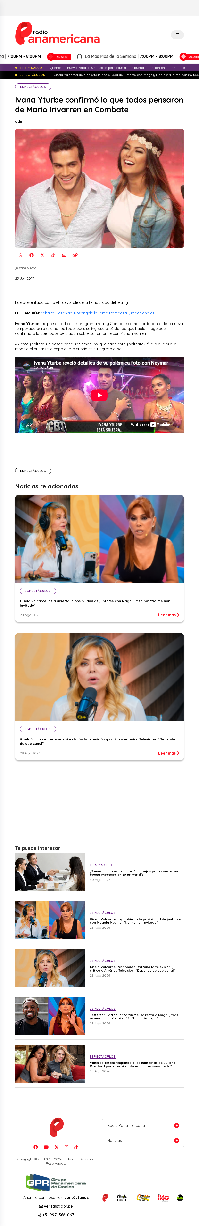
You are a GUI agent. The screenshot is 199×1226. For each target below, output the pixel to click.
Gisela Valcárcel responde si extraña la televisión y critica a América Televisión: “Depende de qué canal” (132, 968)
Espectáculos (33, 87)
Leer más (167, 615)
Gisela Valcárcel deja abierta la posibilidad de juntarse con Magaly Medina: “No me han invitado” (135, 920)
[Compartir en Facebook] (31, 255)
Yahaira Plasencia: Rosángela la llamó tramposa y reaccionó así (98, 313)
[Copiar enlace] (75, 255)
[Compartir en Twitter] (42, 255)
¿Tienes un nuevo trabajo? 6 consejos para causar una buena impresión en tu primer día (134, 872)
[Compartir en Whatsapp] (20, 255)
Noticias (114, 1140)
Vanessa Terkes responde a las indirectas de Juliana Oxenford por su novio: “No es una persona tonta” (132, 1064)
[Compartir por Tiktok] (53, 255)
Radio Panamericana (126, 1125)
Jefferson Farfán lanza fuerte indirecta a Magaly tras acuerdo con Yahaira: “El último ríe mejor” (134, 1016)
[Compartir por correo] (64, 255)
